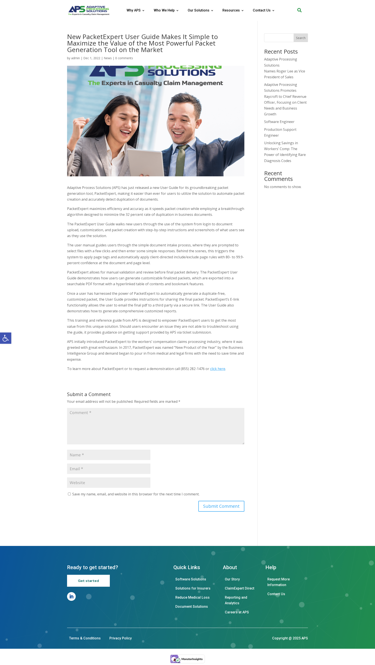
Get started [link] (88, 580)
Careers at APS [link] (237, 612)
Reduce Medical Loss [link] (192, 597)
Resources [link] (231, 10)
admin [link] (75, 58)
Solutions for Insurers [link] (193, 588)
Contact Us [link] (262, 10)
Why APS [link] (134, 10)
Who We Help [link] (164, 10)
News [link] (108, 58)
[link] (5, 338)
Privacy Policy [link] (120, 638)
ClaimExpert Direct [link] (239, 588)
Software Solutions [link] (190, 579)
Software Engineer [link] (279, 121)
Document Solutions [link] (191, 606)
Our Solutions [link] (198, 10)
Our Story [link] (232, 579)
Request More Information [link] (278, 582)
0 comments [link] (124, 58)
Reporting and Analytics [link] (236, 600)
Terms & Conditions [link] (85, 638)
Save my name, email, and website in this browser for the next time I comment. (135, 494)
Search (301, 38)
